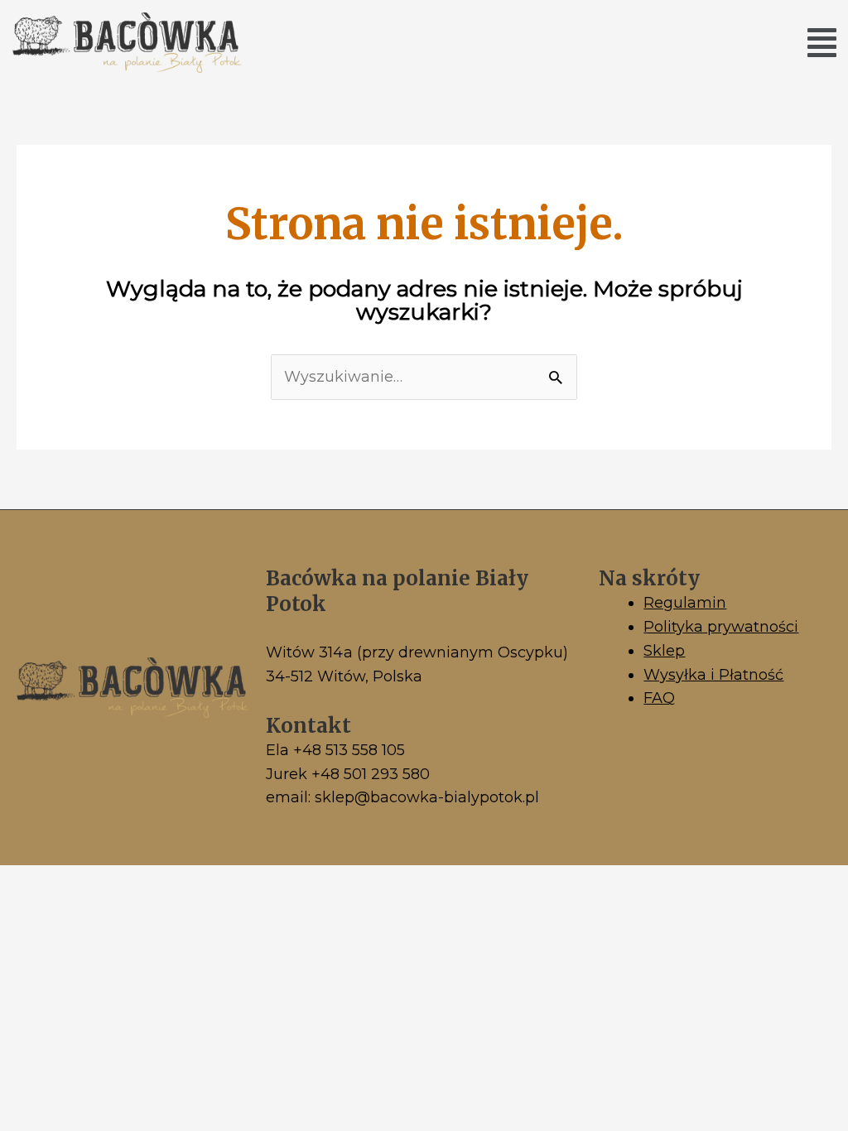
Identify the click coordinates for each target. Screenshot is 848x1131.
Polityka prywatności (720, 627)
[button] (822, 42)
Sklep (664, 651)
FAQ (659, 698)
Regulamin (684, 603)
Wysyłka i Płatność (713, 675)
